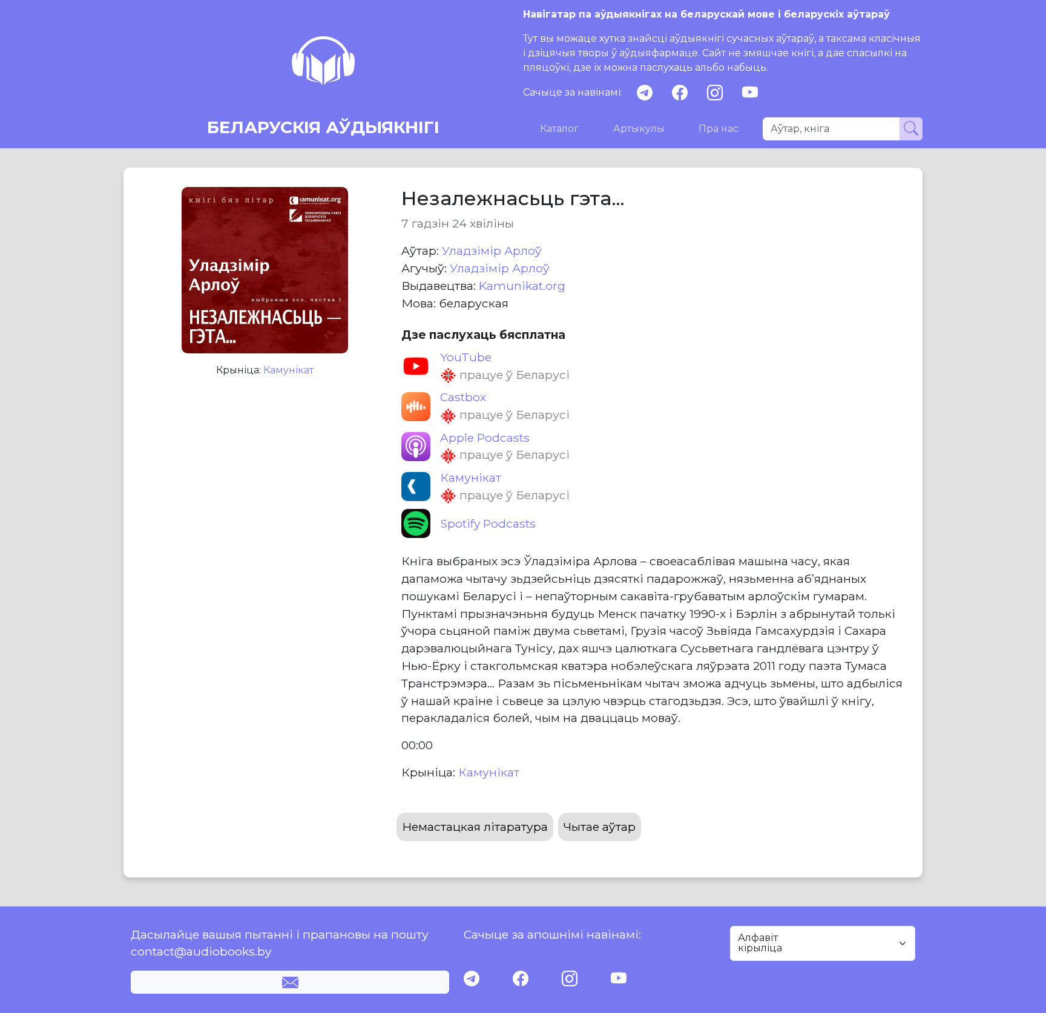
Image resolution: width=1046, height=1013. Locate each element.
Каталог (559, 128)
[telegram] (645, 93)
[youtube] (750, 93)
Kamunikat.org (522, 285)
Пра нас (718, 128)
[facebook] (680, 93)
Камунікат (288, 370)
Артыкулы (639, 128)
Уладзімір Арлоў (492, 250)
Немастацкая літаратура (475, 826)
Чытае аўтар (600, 826)
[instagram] (715, 93)
